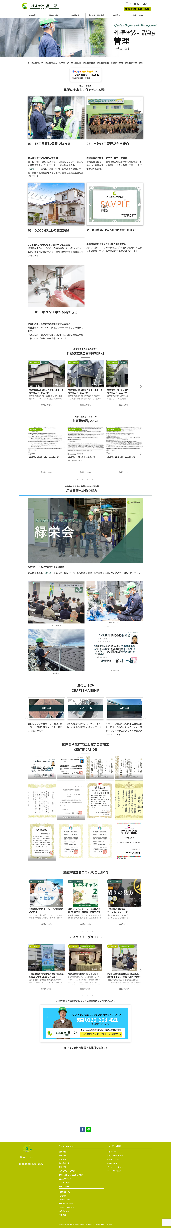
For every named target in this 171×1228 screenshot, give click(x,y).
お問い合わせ (112, 1136)
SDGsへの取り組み (66, 1180)
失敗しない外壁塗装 (115, 1129)
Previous (30, 386)
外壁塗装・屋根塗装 (96, 15)
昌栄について (138, 15)
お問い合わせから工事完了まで (71, 1148)
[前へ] (27, 718)
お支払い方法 (64, 1184)
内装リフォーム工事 (67, 1144)
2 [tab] (80, 412)
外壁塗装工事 (64, 1136)
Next (140, 386)
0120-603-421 (138, 4)
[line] (88, 1102)
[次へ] (143, 718)
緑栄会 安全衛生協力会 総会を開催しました (123, 975)
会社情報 (62, 1169)
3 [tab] (82, 412)
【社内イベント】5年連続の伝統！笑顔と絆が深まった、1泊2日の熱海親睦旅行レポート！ (85, 975)
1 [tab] (77, 412)
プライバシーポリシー (116, 1140)
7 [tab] (92, 412)
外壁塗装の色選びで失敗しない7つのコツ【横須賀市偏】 (123, 910)
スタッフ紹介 (64, 1173)
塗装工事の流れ (65, 1152)
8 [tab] (95, 412)
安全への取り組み (66, 1176)
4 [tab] (85, 412)
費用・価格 (53, 15)
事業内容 (117, 15)
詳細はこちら (46, 405)
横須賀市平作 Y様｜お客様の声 (43, 457)
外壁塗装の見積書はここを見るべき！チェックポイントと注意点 (46, 910)
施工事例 (32, 15)
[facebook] (82, 1102)
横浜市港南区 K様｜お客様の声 (82, 457)
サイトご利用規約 (114, 1144)
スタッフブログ (113, 1132)
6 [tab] (90, 412)
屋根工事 (62, 1140)
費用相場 (62, 1129)
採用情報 (62, 1188)
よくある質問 (64, 1156)
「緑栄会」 (33, 169)
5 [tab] (87, 412)
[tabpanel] (46, 385)
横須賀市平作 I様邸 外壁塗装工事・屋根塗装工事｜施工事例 (46, 391)
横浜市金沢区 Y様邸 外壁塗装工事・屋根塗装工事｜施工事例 (124, 391)
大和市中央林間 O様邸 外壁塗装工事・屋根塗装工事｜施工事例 (85, 391)
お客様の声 (74, 15)
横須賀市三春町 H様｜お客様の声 (122, 457)
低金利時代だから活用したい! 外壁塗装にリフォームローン (84, 910)
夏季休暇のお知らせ (38, 973)
